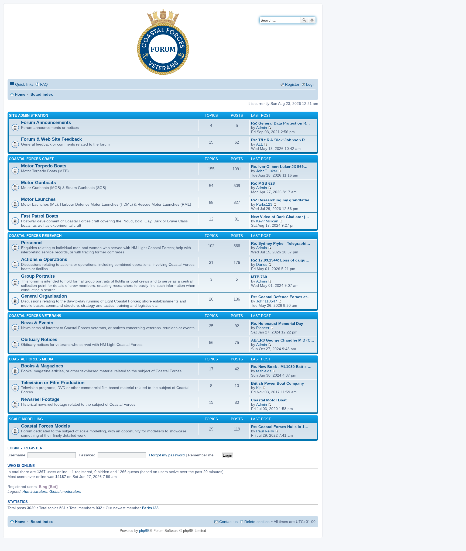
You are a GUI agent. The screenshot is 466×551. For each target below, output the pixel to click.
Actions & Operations (44, 259)
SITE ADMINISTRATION (28, 115)
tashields (263, 371)
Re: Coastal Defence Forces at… (281, 297)
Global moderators (65, 491)
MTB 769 (259, 277)
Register (33, 448)
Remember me (201, 455)
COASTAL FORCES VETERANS (35, 316)
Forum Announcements (46, 122)
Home (20, 94)
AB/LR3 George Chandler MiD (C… (282, 340)
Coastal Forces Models (45, 426)
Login (13, 448)
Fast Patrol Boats (39, 216)
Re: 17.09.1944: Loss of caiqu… (280, 260)
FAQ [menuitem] (44, 84)
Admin (261, 127)
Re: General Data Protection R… (280, 123)
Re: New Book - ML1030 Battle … (281, 366)
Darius (261, 264)
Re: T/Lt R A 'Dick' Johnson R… (280, 140)
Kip (259, 387)
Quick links (24, 84)
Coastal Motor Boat (269, 400)
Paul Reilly (265, 431)
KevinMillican (267, 221)
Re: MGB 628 (263, 183)
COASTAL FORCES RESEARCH (35, 236)
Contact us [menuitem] (228, 521)
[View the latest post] (269, 127)
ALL (259, 144)
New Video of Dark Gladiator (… (280, 217)
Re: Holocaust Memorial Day (277, 323)
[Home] (12, 12)
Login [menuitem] (311, 84)
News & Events (37, 322)
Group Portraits (38, 276)
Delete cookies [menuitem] (256, 521)
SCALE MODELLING (26, 419)
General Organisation (44, 296)
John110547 (266, 301)
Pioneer (262, 328)
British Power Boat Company (277, 383)
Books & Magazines (42, 366)
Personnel (32, 242)
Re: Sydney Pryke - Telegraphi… (280, 243)
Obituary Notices (39, 339)
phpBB (144, 531)
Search (304, 20)
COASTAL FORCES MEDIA (31, 359)
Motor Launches (38, 199)
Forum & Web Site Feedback (51, 139)
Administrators (35, 491)
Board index (41, 94)
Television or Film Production (52, 382)
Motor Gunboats (38, 182)
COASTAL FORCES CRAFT (31, 159)
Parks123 (264, 204)
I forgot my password (167, 455)
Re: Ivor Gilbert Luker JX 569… (279, 166)
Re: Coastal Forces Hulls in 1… (279, 427)
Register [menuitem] (292, 84)
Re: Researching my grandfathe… (282, 200)
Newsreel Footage (40, 399)
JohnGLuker (266, 171)
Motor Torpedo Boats (43, 165)
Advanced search (312, 20)
